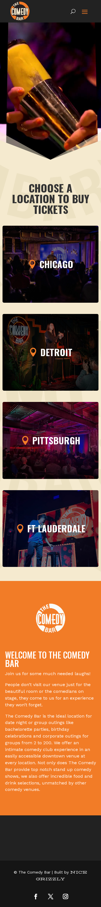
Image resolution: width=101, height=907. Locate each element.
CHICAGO (56, 264)
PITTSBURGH (56, 440)
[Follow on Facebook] (35, 896)
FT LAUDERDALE (56, 528)
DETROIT (56, 352)
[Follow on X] (50, 896)
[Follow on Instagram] (65, 896)
